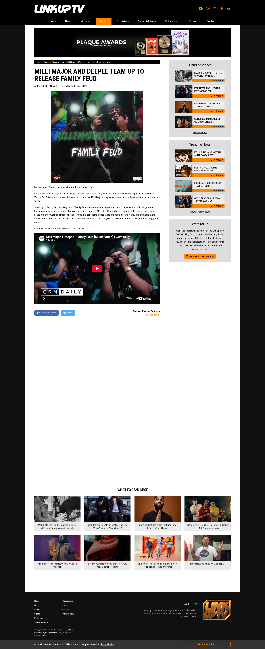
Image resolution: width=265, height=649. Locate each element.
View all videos (200, 132)
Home (53, 21)
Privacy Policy (68, 614)
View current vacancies (200, 256)
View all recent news (200, 212)
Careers (193, 21)
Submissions (172, 21)
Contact (211, 21)
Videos (104, 21)
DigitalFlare (69, 630)
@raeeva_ (154, 315)
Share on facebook (47, 313)
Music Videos (58, 62)
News (68, 21)
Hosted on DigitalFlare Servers (45, 633)
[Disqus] (97, 360)
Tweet (70, 313)
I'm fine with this (206, 644)
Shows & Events (147, 21)
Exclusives (123, 21)
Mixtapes (86, 21)
